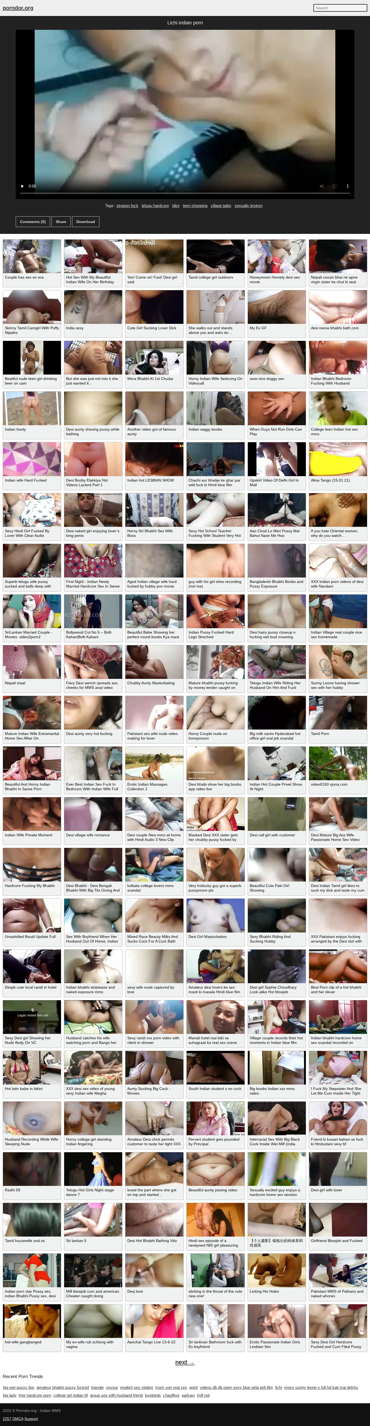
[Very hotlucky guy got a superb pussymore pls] (216, 865)
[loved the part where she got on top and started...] (154, 1169)
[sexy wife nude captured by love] (154, 966)
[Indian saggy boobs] (216, 408)
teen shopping (195, 205)
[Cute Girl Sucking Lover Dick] (154, 307)
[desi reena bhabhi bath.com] (338, 307)
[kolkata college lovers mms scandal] (154, 865)
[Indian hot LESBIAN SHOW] (154, 459)
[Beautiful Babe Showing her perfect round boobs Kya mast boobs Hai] (154, 611)
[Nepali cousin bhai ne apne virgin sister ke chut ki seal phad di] (338, 256)
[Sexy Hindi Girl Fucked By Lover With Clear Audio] (32, 510)
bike (176, 205)
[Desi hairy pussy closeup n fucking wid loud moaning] (277, 611)
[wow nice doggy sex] (277, 358)
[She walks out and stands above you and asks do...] (216, 307)
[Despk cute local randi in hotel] (32, 966)
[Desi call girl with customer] (277, 814)
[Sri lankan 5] (93, 1220)
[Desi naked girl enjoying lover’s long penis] (93, 510)
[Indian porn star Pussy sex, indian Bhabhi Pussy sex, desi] (32, 1270)
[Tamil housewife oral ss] (32, 1220)
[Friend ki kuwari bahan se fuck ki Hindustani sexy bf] (338, 1118)
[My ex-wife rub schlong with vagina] (93, 1321)
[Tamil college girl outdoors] (216, 256)
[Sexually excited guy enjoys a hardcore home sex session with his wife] (277, 1169)
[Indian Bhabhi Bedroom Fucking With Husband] (338, 358)
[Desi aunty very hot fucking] (93, 713)
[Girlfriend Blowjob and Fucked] (338, 1220)
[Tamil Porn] (338, 713)
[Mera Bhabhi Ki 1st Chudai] (154, 358)
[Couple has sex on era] (32, 256)
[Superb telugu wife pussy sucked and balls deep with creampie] (32, 561)
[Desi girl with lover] (338, 1169)
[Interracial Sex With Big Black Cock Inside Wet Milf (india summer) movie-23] (277, 1118)
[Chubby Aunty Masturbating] (154, 662)
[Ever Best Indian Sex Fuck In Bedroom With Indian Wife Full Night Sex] (93, 763)
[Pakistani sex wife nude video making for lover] (154, 713)
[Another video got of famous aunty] (154, 408)
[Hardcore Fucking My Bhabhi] (32, 865)
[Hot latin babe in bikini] (32, 1068)
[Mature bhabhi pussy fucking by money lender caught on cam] (216, 662)
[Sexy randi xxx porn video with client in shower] (154, 1017)
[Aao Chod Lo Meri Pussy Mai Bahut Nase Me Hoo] (277, 510)
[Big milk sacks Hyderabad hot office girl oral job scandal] (277, 713)
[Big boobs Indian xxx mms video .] (277, 1068)
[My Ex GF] (277, 307)
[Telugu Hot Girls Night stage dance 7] (93, 1169)
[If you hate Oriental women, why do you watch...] (338, 510)
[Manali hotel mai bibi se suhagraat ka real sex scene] (216, 1017)
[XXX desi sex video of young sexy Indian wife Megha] (93, 1068)
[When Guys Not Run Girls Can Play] (277, 408)
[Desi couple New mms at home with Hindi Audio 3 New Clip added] (154, 814)
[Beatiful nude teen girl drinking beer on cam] (32, 358)
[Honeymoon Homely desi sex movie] (277, 256)
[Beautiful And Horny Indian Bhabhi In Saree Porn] (32, 763)
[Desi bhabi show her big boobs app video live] (216, 763)
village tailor (221, 205)
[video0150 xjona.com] (338, 763)
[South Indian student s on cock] (216, 1068)
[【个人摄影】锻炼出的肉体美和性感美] (277, 1220)
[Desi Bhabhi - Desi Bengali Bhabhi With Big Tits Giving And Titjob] (93, 865)
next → (185, 1362)
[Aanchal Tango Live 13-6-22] (154, 1321)
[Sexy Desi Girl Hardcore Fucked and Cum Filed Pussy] (338, 1321)
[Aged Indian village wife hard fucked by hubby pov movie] (154, 561)
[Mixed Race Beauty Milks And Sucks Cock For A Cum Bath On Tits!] (154, 915)
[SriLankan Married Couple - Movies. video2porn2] (32, 611)
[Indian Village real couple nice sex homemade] (338, 611)
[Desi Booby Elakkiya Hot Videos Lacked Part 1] (93, 459)
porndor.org (18, 8)
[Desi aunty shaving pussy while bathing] (93, 408)
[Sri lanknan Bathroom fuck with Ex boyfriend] (216, 1321)
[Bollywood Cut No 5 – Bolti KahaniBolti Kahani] (93, 611)
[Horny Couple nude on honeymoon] (216, 713)
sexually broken (248, 205)
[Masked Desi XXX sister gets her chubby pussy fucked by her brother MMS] (216, 814)
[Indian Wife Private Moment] (32, 814)
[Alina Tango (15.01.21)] (338, 459)
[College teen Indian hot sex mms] (338, 408)
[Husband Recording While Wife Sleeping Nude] (32, 1118)
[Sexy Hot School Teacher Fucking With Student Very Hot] (216, 510)
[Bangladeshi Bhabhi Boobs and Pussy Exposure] (277, 561)
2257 (7, 1419)
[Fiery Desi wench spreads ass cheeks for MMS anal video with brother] (93, 662)
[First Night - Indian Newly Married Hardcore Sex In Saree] (93, 561)
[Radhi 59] (32, 1169)
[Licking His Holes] (277, 1270)
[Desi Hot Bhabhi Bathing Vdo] (154, 1220)
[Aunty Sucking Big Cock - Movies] (154, 1068)
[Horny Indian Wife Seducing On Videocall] (216, 358)
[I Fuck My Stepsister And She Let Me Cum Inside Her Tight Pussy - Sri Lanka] (338, 1068)
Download (85, 222)
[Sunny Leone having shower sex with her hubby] (338, 662)
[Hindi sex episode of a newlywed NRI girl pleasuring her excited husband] (216, 1220)
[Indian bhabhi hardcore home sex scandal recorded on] (338, 1017)
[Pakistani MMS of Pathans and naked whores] (338, 1270)
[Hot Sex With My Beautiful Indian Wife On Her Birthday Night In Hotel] (93, 256)
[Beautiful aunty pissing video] (216, 1169)
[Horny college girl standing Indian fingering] (93, 1118)
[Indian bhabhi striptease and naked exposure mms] (93, 966)
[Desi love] (154, 1270)
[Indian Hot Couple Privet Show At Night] (277, 763)
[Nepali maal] (32, 662)
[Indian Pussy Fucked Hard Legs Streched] (216, 611)
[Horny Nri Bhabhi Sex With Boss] (154, 510)
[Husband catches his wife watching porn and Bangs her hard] (93, 1017)
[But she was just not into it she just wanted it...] (93, 358)
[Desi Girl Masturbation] (216, 915)
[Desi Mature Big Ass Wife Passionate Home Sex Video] (338, 814)
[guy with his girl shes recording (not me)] (216, 561)
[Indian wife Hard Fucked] (32, 459)
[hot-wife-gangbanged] (32, 1321)
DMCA (17, 1419)
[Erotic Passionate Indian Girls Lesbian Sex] (277, 1321)
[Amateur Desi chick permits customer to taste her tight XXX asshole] (154, 1118)
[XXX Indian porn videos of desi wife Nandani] (338, 561)
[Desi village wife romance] (93, 814)
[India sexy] (93, 307)
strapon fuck (127, 205)
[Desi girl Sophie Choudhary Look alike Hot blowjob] (277, 966)
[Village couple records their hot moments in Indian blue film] (277, 1017)
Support (31, 1419)
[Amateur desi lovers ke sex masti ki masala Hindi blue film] (216, 966)
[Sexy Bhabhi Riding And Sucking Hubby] (277, 915)
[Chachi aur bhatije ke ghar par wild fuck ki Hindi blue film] (216, 459)
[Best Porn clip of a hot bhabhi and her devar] (338, 966)
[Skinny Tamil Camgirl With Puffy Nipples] (32, 307)
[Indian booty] (32, 408)
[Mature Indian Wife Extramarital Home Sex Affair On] (32, 713)
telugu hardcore (155, 205)
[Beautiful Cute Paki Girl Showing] (277, 865)
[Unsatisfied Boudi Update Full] (32, 915)
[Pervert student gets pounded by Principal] (216, 1118)
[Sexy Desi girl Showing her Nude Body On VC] (32, 1017)
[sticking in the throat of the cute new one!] (216, 1270)
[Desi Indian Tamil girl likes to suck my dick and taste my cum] (338, 865)
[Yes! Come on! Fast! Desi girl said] (154, 256)
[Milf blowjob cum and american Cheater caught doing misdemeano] (93, 1270)
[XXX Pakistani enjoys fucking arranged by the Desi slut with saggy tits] (338, 915)
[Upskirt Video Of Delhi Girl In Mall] (277, 459)
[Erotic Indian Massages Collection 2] (154, 763)
